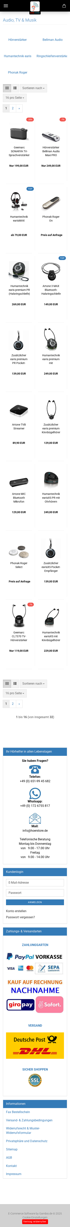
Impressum (13, 1174)
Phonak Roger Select (18, 565)
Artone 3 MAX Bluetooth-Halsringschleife (51, 289)
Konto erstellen (16, 911)
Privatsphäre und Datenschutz (26, 1141)
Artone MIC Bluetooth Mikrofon (19, 497)
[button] (7, 88)
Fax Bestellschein (18, 1112)
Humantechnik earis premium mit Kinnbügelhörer (51, 359)
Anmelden (35, 902)
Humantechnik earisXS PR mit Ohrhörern (51, 497)
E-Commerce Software (21, 1213)
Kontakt (11, 1166)
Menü (6, 6)
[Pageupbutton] (59, 1218)
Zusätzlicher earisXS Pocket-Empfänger (51, 567)
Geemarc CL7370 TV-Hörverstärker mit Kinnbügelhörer (19, 636)
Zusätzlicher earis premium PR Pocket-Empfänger (18, 359)
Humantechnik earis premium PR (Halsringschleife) (19, 289)
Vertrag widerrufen (34, 1221)
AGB (9, 1157)
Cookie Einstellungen (35, 1217)
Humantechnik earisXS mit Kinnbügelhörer (51, 636)
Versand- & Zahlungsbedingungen (29, 1120)
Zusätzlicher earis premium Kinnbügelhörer (51, 428)
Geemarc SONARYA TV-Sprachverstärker (19, 151)
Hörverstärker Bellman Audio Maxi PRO (51, 151)
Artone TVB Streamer (19, 426)
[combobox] (33, 88)
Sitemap (12, 1149)
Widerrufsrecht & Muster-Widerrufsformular (23, 1131)
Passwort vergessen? (20, 917)
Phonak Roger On (51, 218)
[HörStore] (35, 7)
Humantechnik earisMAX (19, 218)
